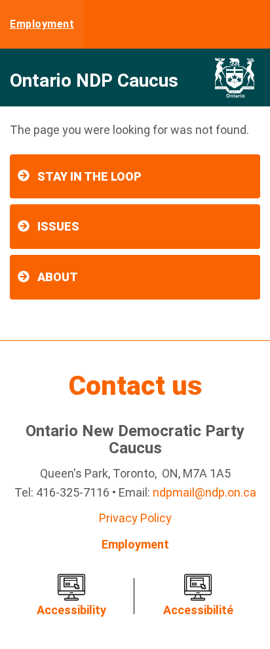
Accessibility (71, 610)
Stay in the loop (89, 176)
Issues (58, 226)
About (57, 277)
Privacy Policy (135, 518)
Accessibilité (198, 610)
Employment (42, 24)
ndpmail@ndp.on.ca (204, 492)
